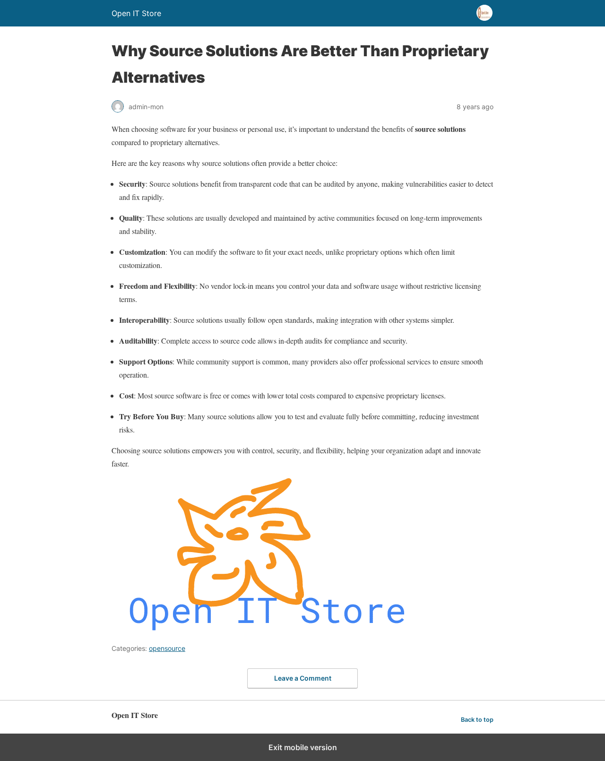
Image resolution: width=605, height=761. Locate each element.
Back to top (477, 719)
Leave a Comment (302, 678)
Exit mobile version (302, 747)
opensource (167, 648)
